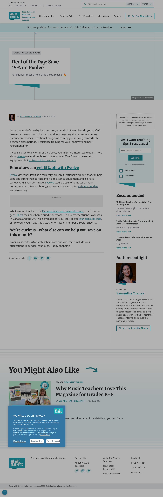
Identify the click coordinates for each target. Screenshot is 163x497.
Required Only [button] (36, 441)
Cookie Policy (45, 435)
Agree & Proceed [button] (53, 441)
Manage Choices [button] (19, 441)
